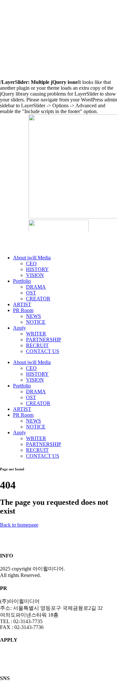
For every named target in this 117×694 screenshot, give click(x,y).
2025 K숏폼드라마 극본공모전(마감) (31, 45)
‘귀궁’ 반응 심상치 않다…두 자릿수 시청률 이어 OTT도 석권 (52, 30)
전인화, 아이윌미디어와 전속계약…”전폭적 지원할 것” (47, 50)
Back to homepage (19, 525)
